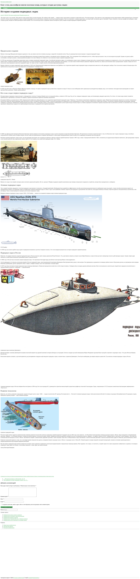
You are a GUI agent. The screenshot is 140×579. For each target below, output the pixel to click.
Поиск (2, 509)
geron (2, 15)
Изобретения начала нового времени (13, 514)
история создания (37, 476)
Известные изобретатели (10, 525)
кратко (43, 476)
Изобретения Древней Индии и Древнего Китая (15, 518)
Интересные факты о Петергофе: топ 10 (14, 478)
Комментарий (4, 496)
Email (2, 501)
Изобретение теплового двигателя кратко (14, 516)
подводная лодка (50, 476)
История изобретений (6, 1)
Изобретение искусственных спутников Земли (15, 520)
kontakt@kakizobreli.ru (33, 577)
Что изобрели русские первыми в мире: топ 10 (16, 480)
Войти (137, 9)
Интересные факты (8, 526)
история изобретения (27, 476)
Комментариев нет (24, 15)
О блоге (5, 8)
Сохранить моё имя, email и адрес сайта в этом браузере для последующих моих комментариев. (26, 504)
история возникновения (16, 476)
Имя (2, 499)
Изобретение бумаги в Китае (11, 517)
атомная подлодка (5, 476)
